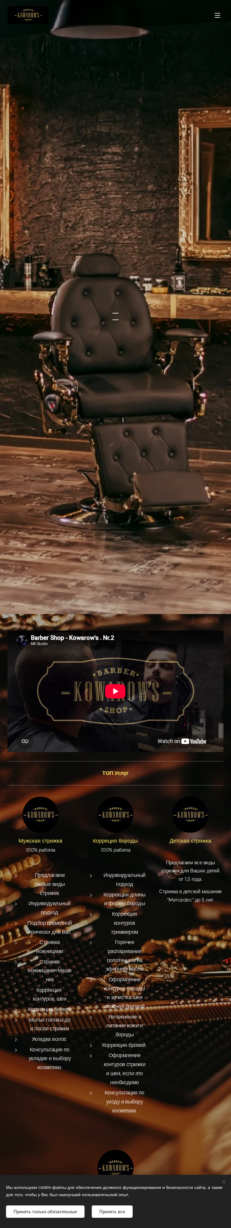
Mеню (217, 15)
